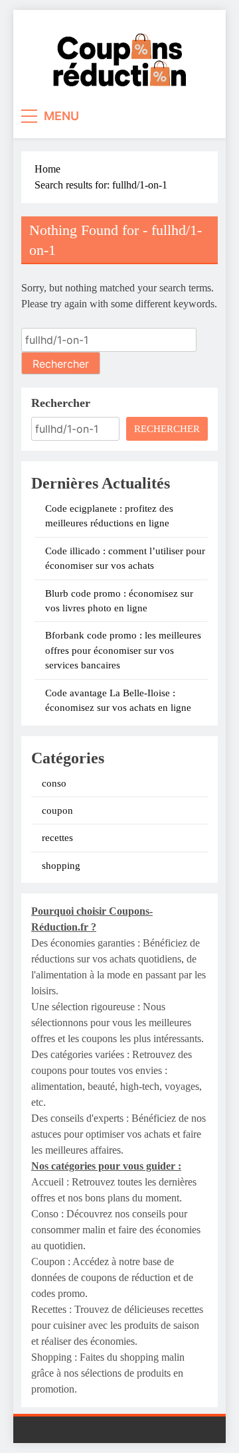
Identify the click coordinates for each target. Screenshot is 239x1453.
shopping (61, 865)
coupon (57, 810)
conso (54, 783)
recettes (57, 837)
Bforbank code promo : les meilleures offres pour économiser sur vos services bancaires (123, 650)
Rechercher (60, 403)
